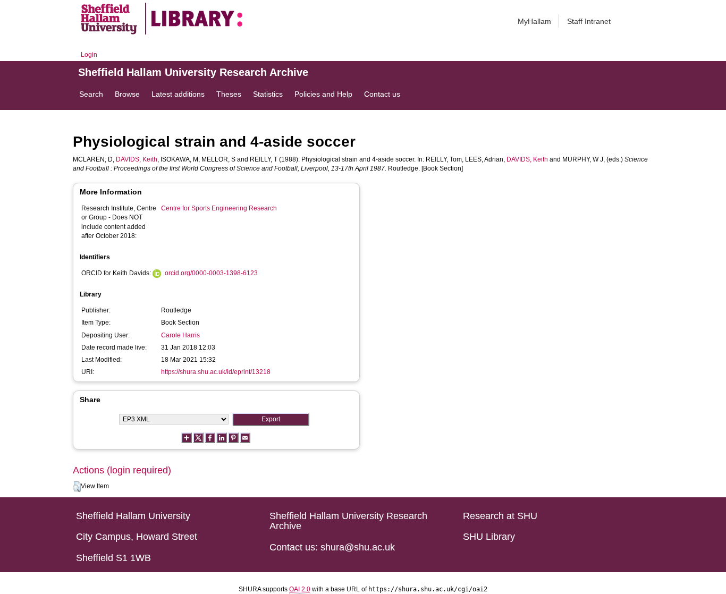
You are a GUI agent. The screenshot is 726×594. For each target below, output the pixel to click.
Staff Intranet (589, 21)
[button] (77, 486)
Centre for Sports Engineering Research (219, 208)
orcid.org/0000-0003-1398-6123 (211, 273)
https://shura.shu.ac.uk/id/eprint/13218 (216, 372)
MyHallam (534, 21)
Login (89, 54)
